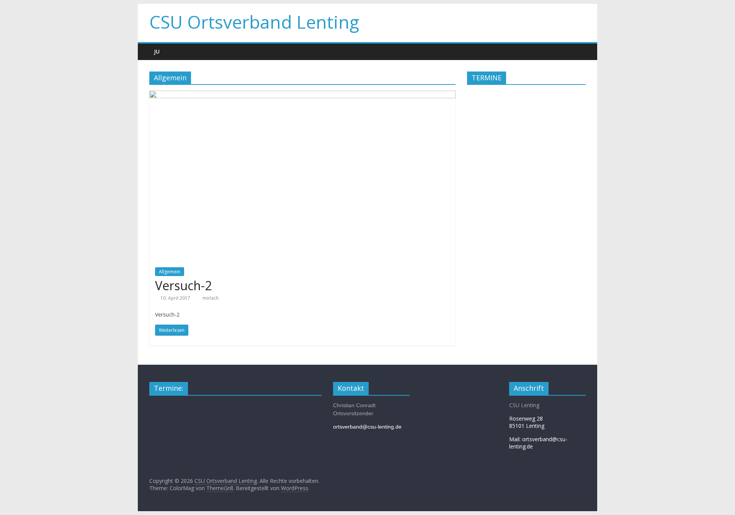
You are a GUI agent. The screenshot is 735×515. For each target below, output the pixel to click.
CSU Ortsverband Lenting (254, 22)
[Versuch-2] (302, 95)
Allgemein (169, 271)
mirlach (211, 298)
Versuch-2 (183, 285)
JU (157, 51)
